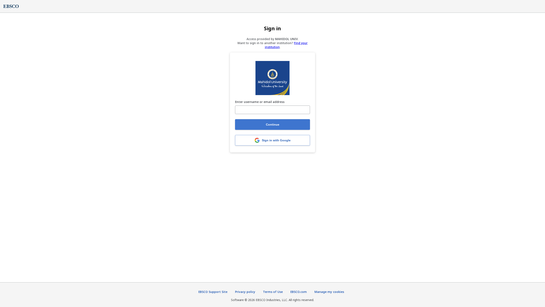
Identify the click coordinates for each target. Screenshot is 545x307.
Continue (272, 124)
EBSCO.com (298, 292)
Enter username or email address (259, 102)
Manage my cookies (329, 292)
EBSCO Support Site (212, 292)
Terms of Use (273, 292)
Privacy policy (245, 292)
